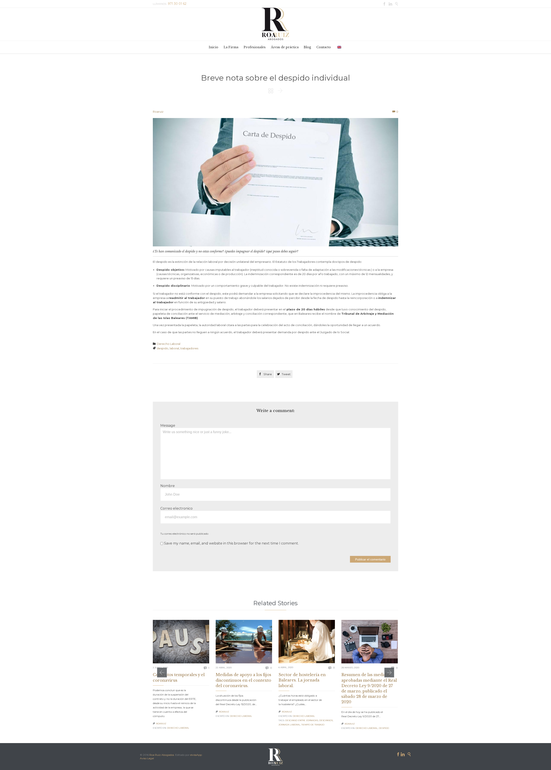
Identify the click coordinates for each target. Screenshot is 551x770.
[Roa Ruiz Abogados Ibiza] (275, 24)
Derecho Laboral (168, 343)
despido (162, 348)
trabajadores (189, 348)
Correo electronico (176, 508)
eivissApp (196, 754)
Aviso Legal (147, 758)
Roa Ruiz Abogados (161, 754)
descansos (326, 720)
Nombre (167, 486)
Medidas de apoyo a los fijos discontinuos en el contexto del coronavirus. (243, 680)
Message (167, 425)
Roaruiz (158, 111)
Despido (384, 728)
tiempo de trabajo (312, 724)
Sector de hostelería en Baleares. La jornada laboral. (302, 680)
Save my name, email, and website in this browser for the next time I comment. (231, 543)
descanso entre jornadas (301, 720)
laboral (174, 348)
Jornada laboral (289, 724)
